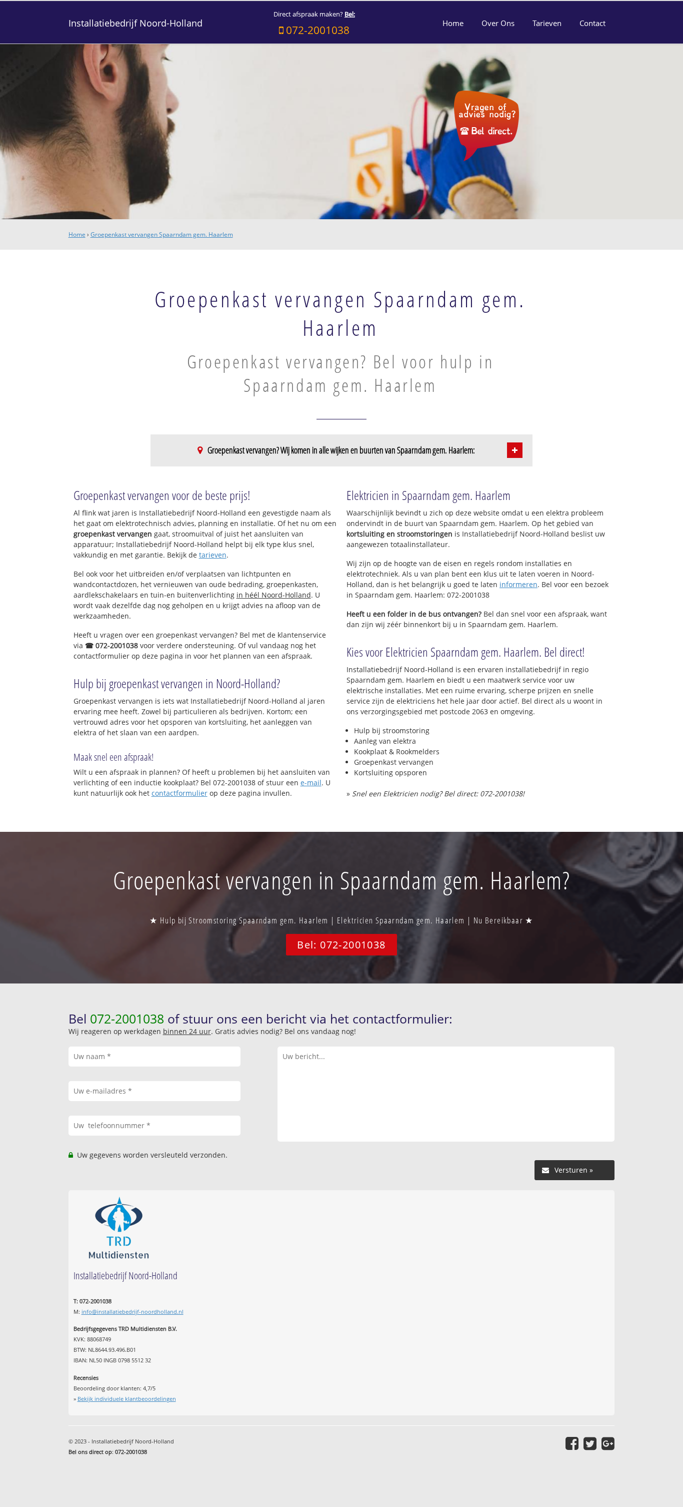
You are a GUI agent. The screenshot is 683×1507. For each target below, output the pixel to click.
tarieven (212, 555)
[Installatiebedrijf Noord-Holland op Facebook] (572, 1443)
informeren (519, 584)
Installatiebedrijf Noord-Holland (135, 23)
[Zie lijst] (514, 450)
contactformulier (180, 793)
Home (77, 234)
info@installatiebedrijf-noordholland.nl (133, 1311)
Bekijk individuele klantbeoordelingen (127, 1398)
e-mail (311, 782)
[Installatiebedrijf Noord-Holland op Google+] (608, 1443)
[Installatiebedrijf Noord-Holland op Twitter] (590, 1443)
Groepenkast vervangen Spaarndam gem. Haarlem (161, 234)
